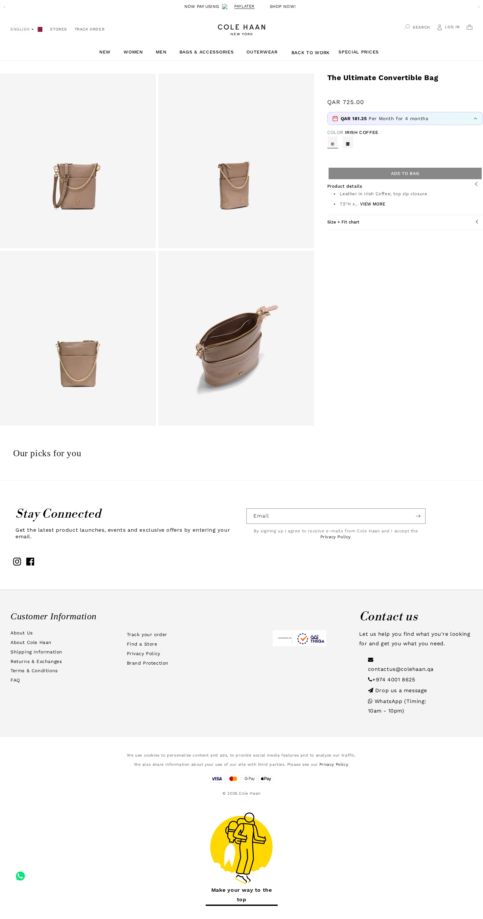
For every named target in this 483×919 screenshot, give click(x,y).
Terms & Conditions (34, 670)
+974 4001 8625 (393, 679)
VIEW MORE (372, 204)
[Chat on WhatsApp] (20, 874)
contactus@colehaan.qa (401, 669)
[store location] (39, 29)
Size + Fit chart (343, 222)
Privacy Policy (335, 536)
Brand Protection (148, 663)
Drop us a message (400, 690)
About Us (22, 632)
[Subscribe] (418, 516)
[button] (107, 52)
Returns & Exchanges (36, 661)
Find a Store (142, 644)
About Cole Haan (31, 642)
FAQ (15, 680)
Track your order (147, 634)
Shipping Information (36, 651)
